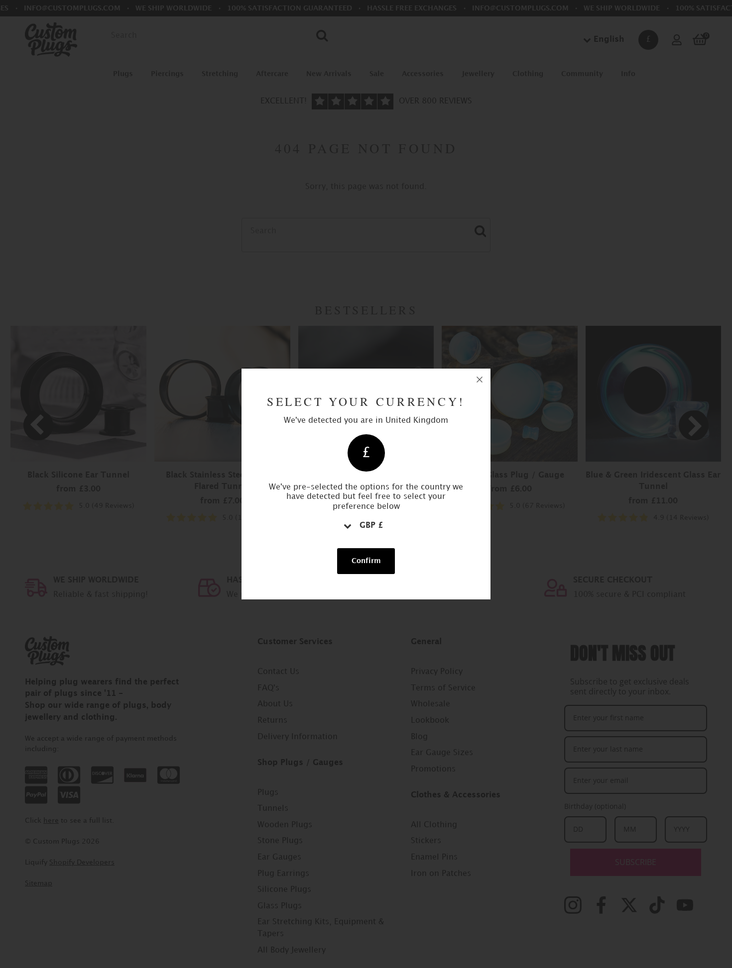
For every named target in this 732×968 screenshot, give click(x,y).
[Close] (479, 379)
